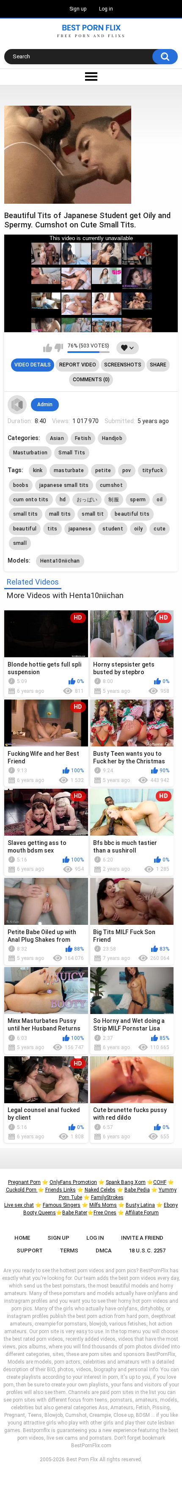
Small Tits (71, 453)
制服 (113, 500)
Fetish (83, 438)
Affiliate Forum (142, 1213)
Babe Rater (74, 1213)
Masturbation (30, 453)
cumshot (111, 485)
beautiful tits (132, 514)
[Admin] (17, 405)
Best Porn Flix (82, 1459)
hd (63, 500)
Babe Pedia (137, 1190)
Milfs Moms (103, 1205)
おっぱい (87, 500)
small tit (93, 514)
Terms (69, 1250)
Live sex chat (19, 1205)
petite (103, 470)
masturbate (69, 470)
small (20, 543)
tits (52, 529)
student (112, 529)
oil (160, 500)
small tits (25, 514)
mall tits (60, 514)
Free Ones (105, 1213)
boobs (21, 485)
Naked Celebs (100, 1190)
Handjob (112, 438)
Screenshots (122, 365)
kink (38, 470)
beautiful (25, 529)
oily (138, 529)
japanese (80, 529)
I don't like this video (58, 348)
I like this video (47, 348)
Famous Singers (61, 1205)
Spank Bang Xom (126, 1182)
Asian (57, 438)
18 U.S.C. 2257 (147, 1250)
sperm (138, 500)
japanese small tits (64, 485)
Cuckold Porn (22, 1190)
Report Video (77, 365)
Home (22, 1238)
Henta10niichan (60, 561)
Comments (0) (91, 380)
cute (159, 529)
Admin (44, 404)
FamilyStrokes (107, 1197)
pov (126, 470)
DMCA (104, 1250)
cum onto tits (31, 500)
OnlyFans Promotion (73, 1182)
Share (158, 365)
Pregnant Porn (24, 1182)
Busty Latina (140, 1205)
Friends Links (60, 1190)
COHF (159, 1182)
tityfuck (152, 470)
